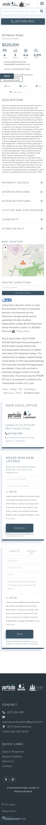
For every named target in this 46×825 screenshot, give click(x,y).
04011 (18, 393)
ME (20, 389)
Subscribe (19, 528)
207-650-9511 (15, 433)
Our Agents (20, 441)
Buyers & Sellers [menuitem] (12, 756)
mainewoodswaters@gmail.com (22, 721)
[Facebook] (6, 780)
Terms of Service (29, 644)
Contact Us (9, 441)
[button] (41, 11)
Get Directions (23, 293)
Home (5, 389)
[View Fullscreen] (5, 257)
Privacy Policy (23, 331)
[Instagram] (12, 780)
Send (19, 634)
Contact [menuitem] (7, 766)
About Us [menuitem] (8, 761)
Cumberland (29, 389)
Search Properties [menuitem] (13, 751)
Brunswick (9, 393)
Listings (13, 389)
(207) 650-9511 (25, 21)
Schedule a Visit (31, 552)
